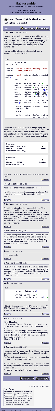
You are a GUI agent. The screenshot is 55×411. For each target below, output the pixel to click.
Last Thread (34, 386)
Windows (20, 19)
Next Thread (44, 386)
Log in (41, 12)
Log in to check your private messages (23, 12)
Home (20, 10)
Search (25, 10)
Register (32, 10)
